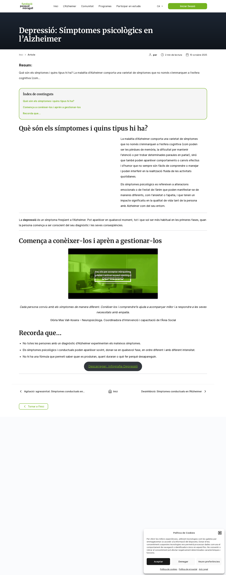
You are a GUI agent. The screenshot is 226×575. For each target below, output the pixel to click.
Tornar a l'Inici (36, 406)
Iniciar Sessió (187, 6)
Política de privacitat (188, 569)
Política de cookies (168, 569)
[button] (219, 532)
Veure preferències (209, 561)
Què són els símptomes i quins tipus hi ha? (48, 101)
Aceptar (158, 561)
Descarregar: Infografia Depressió (113, 366)
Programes (105, 6)
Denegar (183, 561)
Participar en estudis (128, 6)
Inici (56, 6)
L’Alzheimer (69, 6)
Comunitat (87, 6)
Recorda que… (32, 113)
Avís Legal (203, 569)
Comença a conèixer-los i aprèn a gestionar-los (52, 107)
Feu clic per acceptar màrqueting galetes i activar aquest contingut (113, 274)
